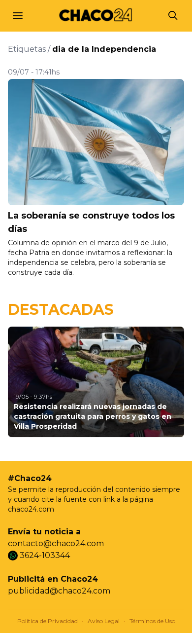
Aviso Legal (104, 621)
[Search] (173, 16)
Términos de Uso (152, 621)
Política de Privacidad (47, 621)
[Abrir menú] (18, 16)
